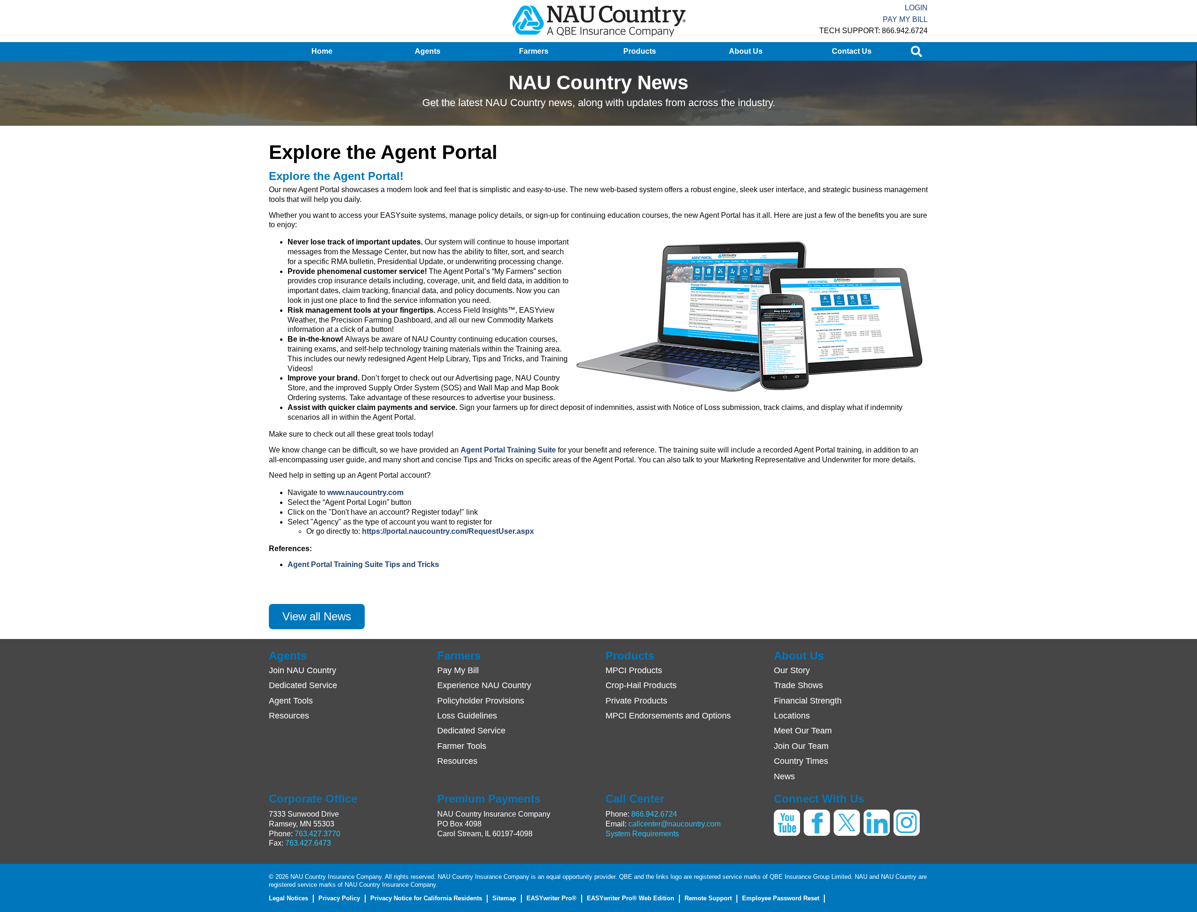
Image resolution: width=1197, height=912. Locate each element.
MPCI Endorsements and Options (668, 715)
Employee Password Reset (780, 898)
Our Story (792, 670)
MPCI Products (634, 670)
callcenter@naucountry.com (674, 824)
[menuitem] (322, 51)
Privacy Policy (339, 898)
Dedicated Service (303, 685)
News (784, 776)
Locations (792, 715)
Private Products (636, 700)
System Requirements (642, 834)
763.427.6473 (308, 843)
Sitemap (504, 898)
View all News (316, 616)
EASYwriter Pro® (551, 898)
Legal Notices (288, 898)
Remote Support (708, 898)
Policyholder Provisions (480, 700)
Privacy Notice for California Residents (426, 898)
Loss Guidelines (467, 715)
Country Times (801, 761)
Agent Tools (291, 700)
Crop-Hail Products (641, 685)
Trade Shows (798, 685)
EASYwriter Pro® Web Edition (630, 898)
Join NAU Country (302, 670)
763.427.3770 (317, 834)
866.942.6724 (654, 814)
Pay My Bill (905, 19)
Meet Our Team (803, 730)
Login (916, 8)
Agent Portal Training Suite (508, 450)
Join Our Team (801, 746)
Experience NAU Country (484, 685)
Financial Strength (808, 700)
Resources (289, 715)
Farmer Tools (461, 746)
